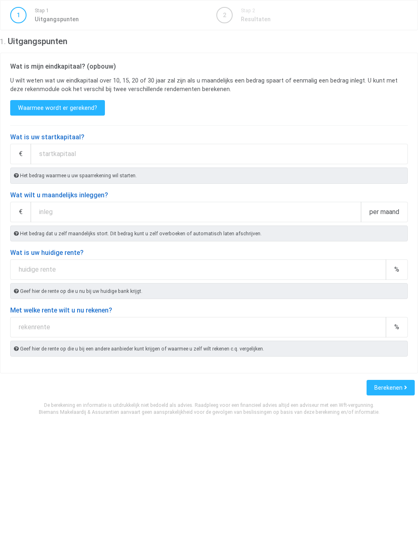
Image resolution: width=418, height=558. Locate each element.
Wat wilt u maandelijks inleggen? (59, 195)
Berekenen (389, 387)
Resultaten (247, 15)
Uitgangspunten (48, 15)
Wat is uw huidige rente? (47, 253)
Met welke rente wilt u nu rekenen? (61, 310)
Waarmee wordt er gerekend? (57, 108)
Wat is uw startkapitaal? (47, 137)
